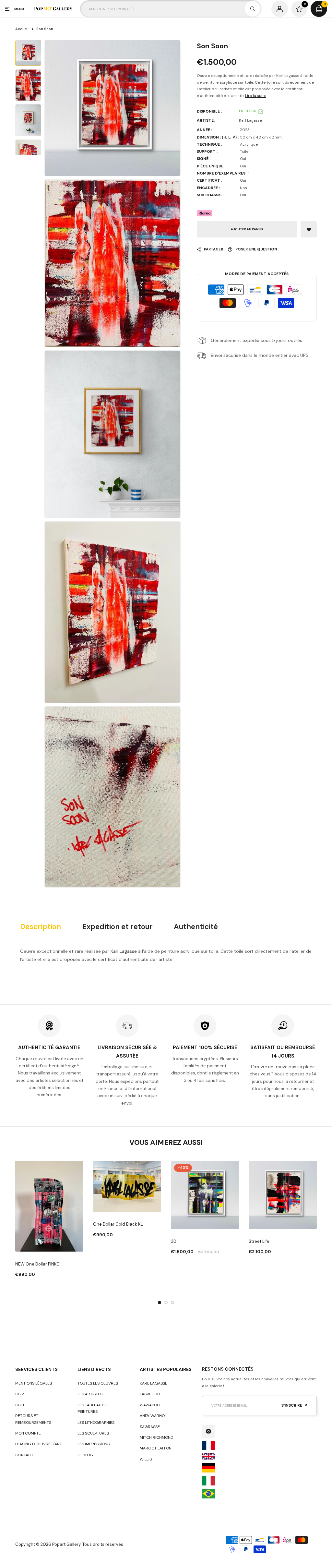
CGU (19, 1405)
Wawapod (150, 1405)
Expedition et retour (117, 926)
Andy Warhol (153, 1415)
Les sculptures (93, 1433)
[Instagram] (208, 1431)
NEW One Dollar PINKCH (39, 1264)
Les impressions (93, 1444)
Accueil (22, 29)
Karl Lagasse (124, 951)
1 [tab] (159, 1302)
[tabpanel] (49, 1219)
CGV (19, 1394)
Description (40, 926)
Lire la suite (255, 95)
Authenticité (196, 926)
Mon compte (28, 1433)
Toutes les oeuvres (97, 1383)
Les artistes (89, 1394)
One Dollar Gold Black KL (118, 1224)
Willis (146, 1459)
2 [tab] (166, 1302)
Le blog (85, 1455)
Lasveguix (150, 1394)
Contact (24, 1455)
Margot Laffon (156, 1448)
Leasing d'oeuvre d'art (38, 1444)
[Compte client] (279, 9)
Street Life (259, 1241)
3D (173, 1241)
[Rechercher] (252, 9)
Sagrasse (150, 1426)
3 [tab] (172, 1302)
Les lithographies (95, 1422)
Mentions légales (33, 1383)
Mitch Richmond (156, 1437)
